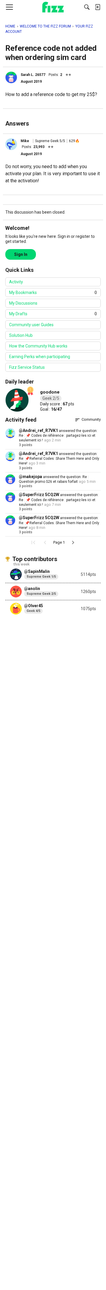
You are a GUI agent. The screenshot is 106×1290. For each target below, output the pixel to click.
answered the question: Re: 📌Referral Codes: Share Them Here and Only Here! (59, 459)
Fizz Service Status (27, 367)
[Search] (87, 7)
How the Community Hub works (38, 346)
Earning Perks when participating (39, 356)
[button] (11, 77)
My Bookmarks (53, 292)
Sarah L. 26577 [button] (33, 75)
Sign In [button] (20, 254)
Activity (16, 282)
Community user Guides (31, 324)
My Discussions (23, 303)
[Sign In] (97, 7)
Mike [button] (25, 141)
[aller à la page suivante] (73, 542)
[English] (53, 7)
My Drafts (53, 313)
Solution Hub (21, 335)
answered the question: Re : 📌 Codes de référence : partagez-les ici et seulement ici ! (58, 436)
